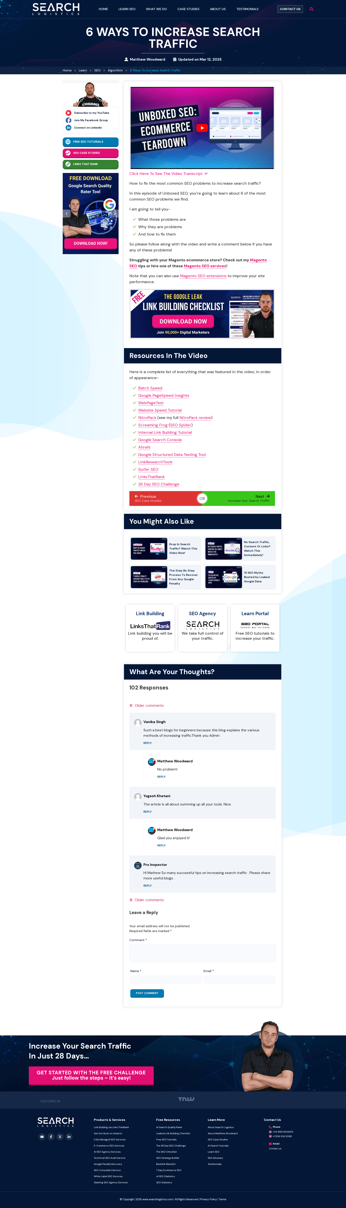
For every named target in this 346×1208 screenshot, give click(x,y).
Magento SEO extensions (203, 275)
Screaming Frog (153, 425)
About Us (218, 9)
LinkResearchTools (155, 462)
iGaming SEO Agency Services (111, 1182)
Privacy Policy (208, 1199)
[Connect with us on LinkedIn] (69, 1136)
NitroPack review (195, 417)
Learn (83, 70)
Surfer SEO (148, 469)
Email (208, 971)
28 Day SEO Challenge (158, 484)
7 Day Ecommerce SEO (168, 1170)
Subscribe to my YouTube (91, 113)
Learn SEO (213, 1151)
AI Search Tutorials (218, 1145)
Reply (147, 743)
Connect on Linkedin (88, 127)
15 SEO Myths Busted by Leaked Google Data (257, 577)
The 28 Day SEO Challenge (171, 1145)
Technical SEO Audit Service (109, 1157)
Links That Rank (85, 164)
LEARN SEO (127, 9)
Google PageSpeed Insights (163, 395)
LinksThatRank (151, 476)
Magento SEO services (205, 266)
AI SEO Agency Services (107, 1151)
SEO (97, 70)
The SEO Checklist (166, 1151)
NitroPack (147, 417)
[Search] (311, 9)
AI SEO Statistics (165, 1176)
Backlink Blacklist (166, 1164)
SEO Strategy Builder (167, 1157)
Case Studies (188, 9)
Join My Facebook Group (91, 120)
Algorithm (115, 70)
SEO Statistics (164, 1182)
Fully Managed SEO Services (110, 1139)
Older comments (146, 705)
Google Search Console (160, 439)
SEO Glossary (215, 1157)
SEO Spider (180, 425)
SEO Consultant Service (107, 1170)
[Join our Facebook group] (51, 1136)
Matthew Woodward (147, 59)
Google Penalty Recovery (108, 1164)
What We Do (156, 9)
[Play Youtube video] (202, 128)
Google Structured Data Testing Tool (172, 454)
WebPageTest (151, 402)
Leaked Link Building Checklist (173, 1133)
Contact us (275, 1148)
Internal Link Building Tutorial (165, 432)
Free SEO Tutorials (88, 142)
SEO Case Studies (86, 153)
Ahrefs (144, 447)
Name (135, 971)
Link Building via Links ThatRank (111, 1127)
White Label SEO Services (108, 1176)
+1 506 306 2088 (282, 1136)
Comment (138, 940)
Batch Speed (150, 388)
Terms (222, 1199)
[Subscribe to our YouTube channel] (42, 1136)
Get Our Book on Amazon (108, 1133)
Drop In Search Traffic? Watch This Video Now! (183, 548)
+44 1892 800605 (283, 1131)
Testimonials (247, 9)
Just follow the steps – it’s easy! (91, 1075)
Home (103, 9)
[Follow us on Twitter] (60, 1136)
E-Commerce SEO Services (109, 1145)
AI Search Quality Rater (169, 1127)
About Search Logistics (221, 1127)
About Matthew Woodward (223, 1133)
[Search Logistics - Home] (55, 1122)
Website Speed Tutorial (160, 410)
